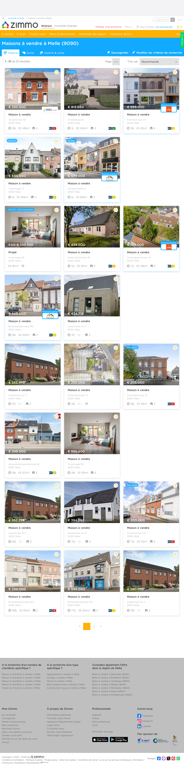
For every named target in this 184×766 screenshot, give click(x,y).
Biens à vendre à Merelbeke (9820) (111, 688)
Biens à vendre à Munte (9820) (108, 691)
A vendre (7, 34)
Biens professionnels (62, 34)
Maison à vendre (19, 114)
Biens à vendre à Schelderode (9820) (112, 694)
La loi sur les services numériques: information (121, 760)
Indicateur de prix (121, 34)
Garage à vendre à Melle (60, 677)
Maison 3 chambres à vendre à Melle (21, 677)
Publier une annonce (108, 26)
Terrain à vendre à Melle (59, 681)
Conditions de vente (88, 760)
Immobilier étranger (66, 25)
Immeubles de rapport (92, 34)
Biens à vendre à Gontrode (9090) (111, 674)
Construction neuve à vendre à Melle (66, 688)
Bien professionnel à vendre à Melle (66, 684)
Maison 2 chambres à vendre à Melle (21, 674)
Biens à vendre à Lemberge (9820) (111, 681)
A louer (21, 34)
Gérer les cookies (68, 760)
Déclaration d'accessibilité (27, 763)
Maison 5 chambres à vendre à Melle (21, 684)
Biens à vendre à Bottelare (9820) (110, 677)
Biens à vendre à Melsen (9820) (109, 684)
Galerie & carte (54, 52)
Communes (7, 763)
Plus (128, 26)
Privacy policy (51, 760)
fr (179, 20)
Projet (12, 252)
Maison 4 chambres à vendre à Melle (21, 681)
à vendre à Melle (16, 18)
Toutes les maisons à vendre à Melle (21, 688)
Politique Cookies (34, 760)
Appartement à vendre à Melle (63, 674)
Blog (179, 34)
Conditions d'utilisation (13, 760)
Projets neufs (37, 34)
